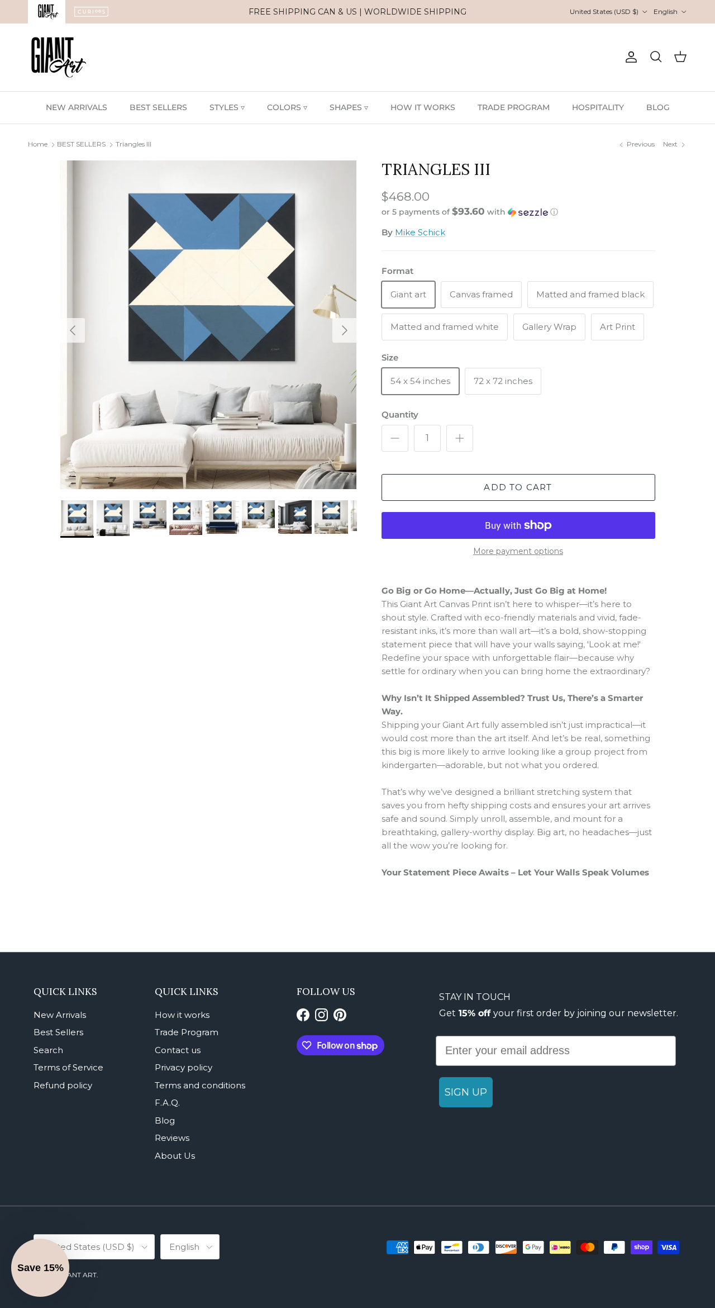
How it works (182, 1015)
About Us (175, 1155)
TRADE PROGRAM (514, 107)
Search (48, 1050)
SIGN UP (466, 1092)
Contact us (178, 1050)
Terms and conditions (200, 1085)
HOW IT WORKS (422, 107)
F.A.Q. (167, 1102)
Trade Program (186, 1032)
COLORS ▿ (287, 107)
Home (37, 144)
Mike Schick (420, 232)
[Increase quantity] (459, 438)
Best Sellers (58, 1032)
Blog (165, 1120)
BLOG (658, 107)
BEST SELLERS (158, 107)
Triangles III (133, 144)
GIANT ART (78, 1275)
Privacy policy (183, 1067)
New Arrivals (60, 1015)
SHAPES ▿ (349, 107)
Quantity (400, 414)
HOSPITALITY (598, 107)
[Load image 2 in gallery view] (208, 324)
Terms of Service (68, 1067)
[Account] (629, 57)
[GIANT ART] (58, 57)
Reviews (172, 1137)
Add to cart (518, 487)
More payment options (518, 551)
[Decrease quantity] (395, 438)
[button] (470, 211)
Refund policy (63, 1085)
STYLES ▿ (227, 107)
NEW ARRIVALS (76, 107)
